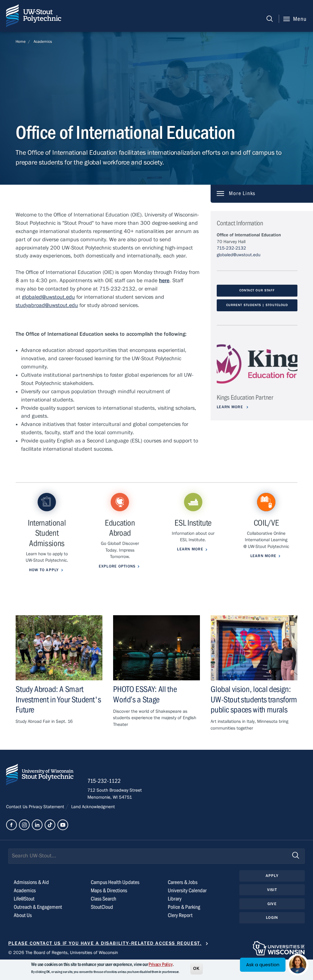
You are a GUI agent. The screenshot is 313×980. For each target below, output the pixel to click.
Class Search (103, 899)
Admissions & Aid (31, 882)
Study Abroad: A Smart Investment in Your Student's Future (58, 699)
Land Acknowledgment (92, 806)
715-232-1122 (104, 781)
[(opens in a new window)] (257, 364)
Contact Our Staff (257, 290)
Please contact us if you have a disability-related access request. (105, 943)
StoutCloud (102, 907)
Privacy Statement (47, 806)
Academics (43, 41)
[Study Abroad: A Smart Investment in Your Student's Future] (59, 647)
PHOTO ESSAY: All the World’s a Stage (145, 694)
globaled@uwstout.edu (238, 254)
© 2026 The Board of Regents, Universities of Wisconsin (63, 952)
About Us (23, 915)
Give (272, 904)
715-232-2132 (231, 248)
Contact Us (17, 806)
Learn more (230, 407)
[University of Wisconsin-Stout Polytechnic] (39, 776)
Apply (272, 876)
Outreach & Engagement (38, 907)
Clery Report (180, 915)
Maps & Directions (109, 890)
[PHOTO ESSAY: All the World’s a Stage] (156, 647)
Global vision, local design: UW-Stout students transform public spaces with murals (254, 699)
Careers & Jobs (182, 882)
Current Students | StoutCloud (257, 305)
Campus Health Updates (115, 882)
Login (272, 917)
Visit (272, 890)
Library (175, 899)
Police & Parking (184, 907)
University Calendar (187, 890)
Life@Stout (24, 899)
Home (21, 41)
